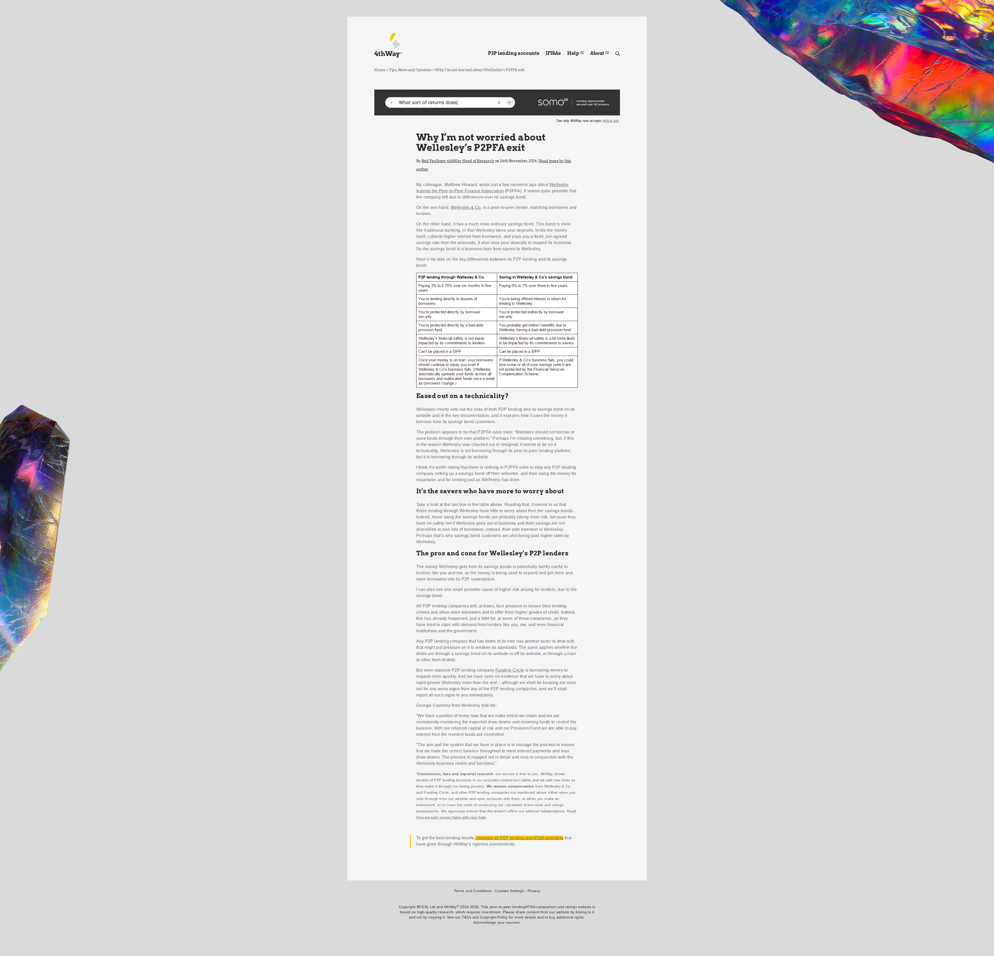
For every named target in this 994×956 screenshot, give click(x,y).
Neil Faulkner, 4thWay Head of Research (457, 161)
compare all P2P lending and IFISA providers (519, 838)
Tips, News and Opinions (410, 70)
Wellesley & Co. (466, 207)
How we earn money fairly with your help (451, 817)
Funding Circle (509, 670)
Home (379, 70)
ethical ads (611, 121)
